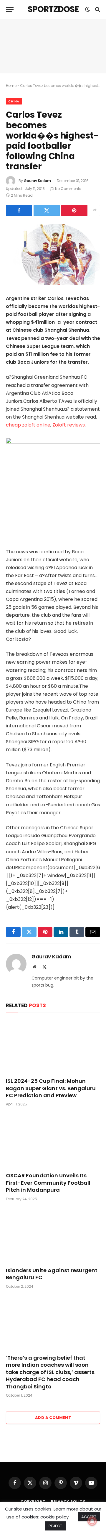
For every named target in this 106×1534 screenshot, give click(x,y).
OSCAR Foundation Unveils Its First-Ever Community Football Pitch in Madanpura (48, 1183)
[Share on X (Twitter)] (47, 210)
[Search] (97, 9)
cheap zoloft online (28, 425)
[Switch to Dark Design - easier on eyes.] (87, 9)
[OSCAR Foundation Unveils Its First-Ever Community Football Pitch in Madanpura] (53, 1141)
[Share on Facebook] (19, 210)
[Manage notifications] (92, 1521)
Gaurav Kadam (37, 180)
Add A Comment (53, 1417)
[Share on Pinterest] (74, 210)
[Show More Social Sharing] (94, 210)
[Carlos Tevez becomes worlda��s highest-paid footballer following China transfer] (53, 254)
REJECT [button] (55, 1526)
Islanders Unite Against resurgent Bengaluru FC (51, 1274)
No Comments (68, 188)
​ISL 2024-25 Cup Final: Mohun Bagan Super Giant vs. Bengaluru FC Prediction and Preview (51, 1088)
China (13, 101)
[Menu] (10, 9)
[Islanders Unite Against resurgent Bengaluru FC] (53, 1235)
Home (11, 85)
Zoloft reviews (68, 425)
